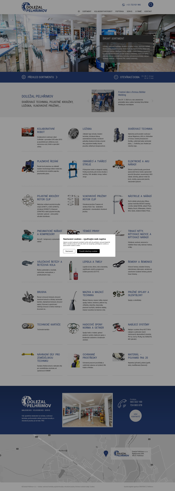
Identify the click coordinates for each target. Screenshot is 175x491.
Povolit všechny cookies (88, 251)
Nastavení (69, 251)
